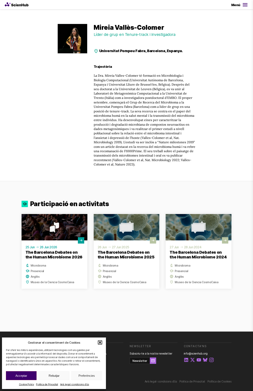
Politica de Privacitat (47, 384)
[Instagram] (211, 360)
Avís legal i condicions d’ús (74, 384)
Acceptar (21, 375)
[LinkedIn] (186, 360)
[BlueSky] (205, 360)
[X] (192, 360)
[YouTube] (198, 360)
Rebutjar (54, 375)
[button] (100, 342)
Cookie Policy (26, 384)
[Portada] (16, 4)
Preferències (86, 375)
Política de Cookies (219, 381)
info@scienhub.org (196, 353)
